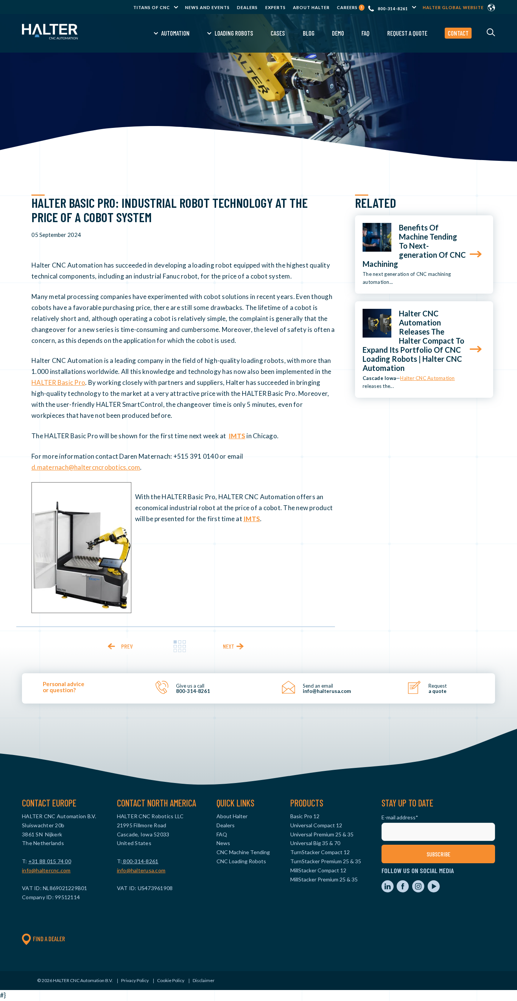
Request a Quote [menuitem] (407, 33)
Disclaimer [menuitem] (204, 980)
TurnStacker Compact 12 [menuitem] (320, 852)
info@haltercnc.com (46, 870)
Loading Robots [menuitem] (234, 33)
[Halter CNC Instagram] (418, 890)
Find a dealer (49, 938)
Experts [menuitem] (275, 7)
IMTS (237, 436)
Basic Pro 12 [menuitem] (304, 816)
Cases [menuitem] (278, 33)
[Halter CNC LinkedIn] (388, 890)
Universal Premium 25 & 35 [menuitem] (321, 834)
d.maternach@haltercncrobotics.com (85, 467)
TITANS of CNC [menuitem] (151, 7)
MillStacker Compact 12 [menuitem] (318, 870)
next (228, 646)
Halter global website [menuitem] (453, 7)
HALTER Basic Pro (58, 382)
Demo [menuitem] (338, 33)
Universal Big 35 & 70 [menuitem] (315, 843)
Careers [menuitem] (350, 7)
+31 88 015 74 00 (49, 861)
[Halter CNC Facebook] (403, 890)
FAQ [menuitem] (365, 33)
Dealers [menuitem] (247, 7)
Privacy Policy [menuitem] (135, 980)
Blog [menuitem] (309, 33)
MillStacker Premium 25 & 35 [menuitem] (324, 879)
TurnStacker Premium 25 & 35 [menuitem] (325, 861)
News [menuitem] (223, 843)
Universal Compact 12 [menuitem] (316, 825)
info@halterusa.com (141, 870)
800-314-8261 (393, 8)
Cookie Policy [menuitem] (170, 980)
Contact (458, 33)
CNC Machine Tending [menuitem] (243, 852)
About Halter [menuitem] (311, 7)
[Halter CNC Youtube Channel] (433, 890)
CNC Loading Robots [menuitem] (241, 861)
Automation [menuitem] (175, 33)
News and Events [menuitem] (207, 7)
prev (126, 646)
